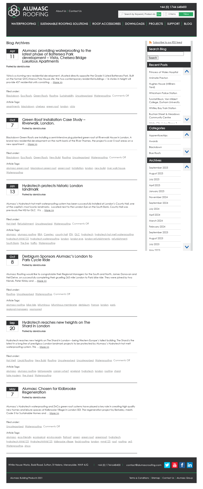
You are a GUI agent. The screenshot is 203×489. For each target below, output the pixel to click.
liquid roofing (82, 441)
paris (112, 304)
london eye (76, 238)
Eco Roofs (26, 95)
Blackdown (12, 95)
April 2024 (154, 214)
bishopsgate (45, 371)
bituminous (44, 304)
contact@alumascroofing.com (143, 464)
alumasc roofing (27, 234)
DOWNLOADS (135, 23)
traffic (34, 243)
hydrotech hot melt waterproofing (114, 234)
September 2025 (158, 167)
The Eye (24, 243)
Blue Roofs (155, 153)
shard (117, 371)
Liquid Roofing (25, 360)
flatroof (67, 437)
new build (100, 168)
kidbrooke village (63, 441)
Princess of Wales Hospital (163, 72)
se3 (130, 441)
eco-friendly (24, 437)
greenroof (101, 437)
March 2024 (156, 220)
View (186, 13)
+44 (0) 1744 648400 (109, 464)
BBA (40, 234)
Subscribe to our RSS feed (167, 42)
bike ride (31, 304)
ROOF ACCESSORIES (106, 23)
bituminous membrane (64, 304)
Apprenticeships (158, 135)
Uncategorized (85, 360)
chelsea (40, 106)
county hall (61, 234)
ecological (39, 437)
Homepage (16, 31)
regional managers (17, 309)
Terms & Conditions (139, 478)
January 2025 (156, 191)
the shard (27, 375)
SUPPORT (173, 23)
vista (72, 106)
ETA (71, 234)
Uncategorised (83, 95)
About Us (61, 10)
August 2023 (156, 238)
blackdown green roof (43, 168)
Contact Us (75, 10)
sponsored (36, 309)
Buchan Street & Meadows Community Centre (164, 116)
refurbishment (119, 238)
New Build (54, 157)
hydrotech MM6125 (17, 238)
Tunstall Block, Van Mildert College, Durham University (164, 101)
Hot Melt (11, 223)
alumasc (11, 234)
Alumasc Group (185, 478)
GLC (77, 234)
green (76, 437)
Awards (153, 141)
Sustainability (67, 95)
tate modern (13, 375)
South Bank (12, 243)
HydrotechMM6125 (41, 441)
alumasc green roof (17, 168)
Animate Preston (158, 77)
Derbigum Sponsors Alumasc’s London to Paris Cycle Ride (57, 258)
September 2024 (158, 202)
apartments (13, 106)
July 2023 (154, 244)
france (95, 304)
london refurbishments (97, 238)
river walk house (116, 168)
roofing (108, 371)
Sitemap (155, 478)
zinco (28, 445)
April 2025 (154, 185)
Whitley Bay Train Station (162, 108)
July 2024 (154, 208)
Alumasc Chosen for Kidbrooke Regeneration (49, 390)
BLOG (188, 23)
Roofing (53, 95)
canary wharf (61, 371)
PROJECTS (156, 23)
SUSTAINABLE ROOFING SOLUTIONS (64, 23)
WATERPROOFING (23, 23)
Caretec (49, 234)
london (64, 106)
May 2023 (154, 250)
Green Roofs (41, 95)
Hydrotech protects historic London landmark (52, 187)
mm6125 (105, 441)
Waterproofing (102, 95)
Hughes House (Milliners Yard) (162, 85)
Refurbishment (25, 223)
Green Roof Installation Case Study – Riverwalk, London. (53, 121)
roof (114, 441)
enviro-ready (54, 437)
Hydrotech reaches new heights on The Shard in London (56, 324)
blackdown (27, 106)
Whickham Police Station (163, 93)
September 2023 (158, 232)
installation (77, 168)
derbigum (84, 304)
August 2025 (156, 173)
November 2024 (158, 197)
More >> (57, 82)
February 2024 (157, 226)
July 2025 (154, 179)
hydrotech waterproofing (44, 238)
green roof (52, 106)
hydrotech (87, 234)
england (75, 371)
